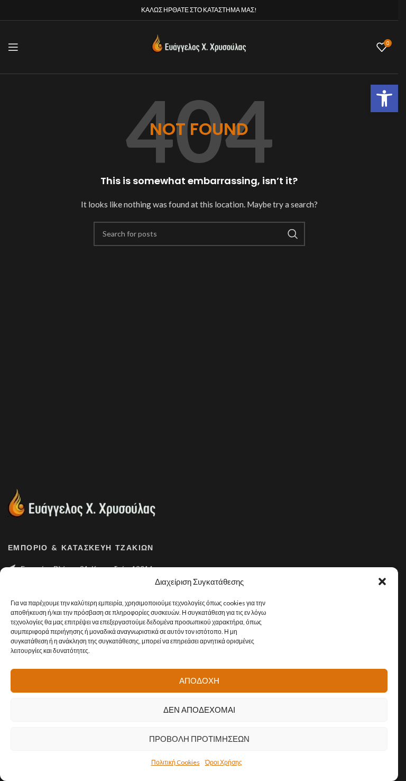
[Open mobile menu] (13, 47)
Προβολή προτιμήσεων (199, 738)
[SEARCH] (293, 234)
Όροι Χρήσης (223, 762)
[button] (384, 98)
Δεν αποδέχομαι (199, 709)
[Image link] (82, 507)
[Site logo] (199, 46)
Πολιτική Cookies (175, 762)
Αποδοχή (199, 680)
